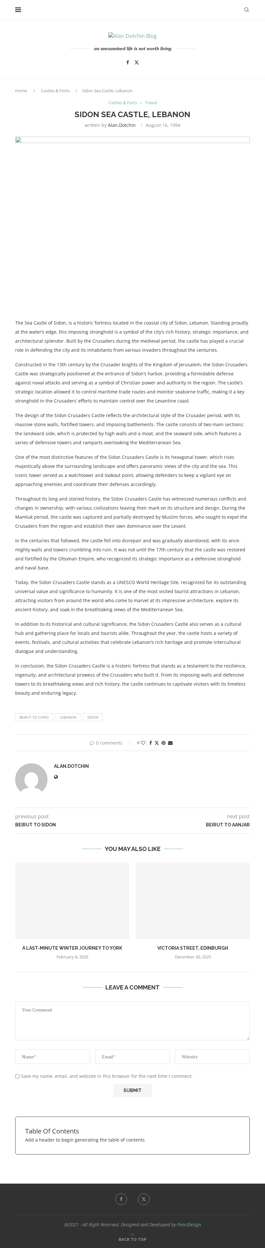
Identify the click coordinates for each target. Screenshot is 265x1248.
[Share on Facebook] (150, 743)
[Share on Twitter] (156, 743)
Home (21, 91)
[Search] (246, 9)
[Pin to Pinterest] (163, 743)
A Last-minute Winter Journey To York (72, 948)
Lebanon (68, 717)
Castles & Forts (55, 91)
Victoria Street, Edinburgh (192, 948)
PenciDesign (189, 1224)
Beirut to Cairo (34, 717)
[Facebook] (127, 62)
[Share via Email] (170, 743)
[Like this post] (143, 743)
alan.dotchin (122, 125)
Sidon (92, 717)
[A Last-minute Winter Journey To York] (72, 901)
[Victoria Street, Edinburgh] (193, 901)
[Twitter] (136, 62)
